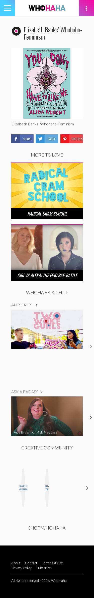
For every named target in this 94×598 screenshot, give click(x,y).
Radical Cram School (47, 213)
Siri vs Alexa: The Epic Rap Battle (47, 275)
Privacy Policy (21, 568)
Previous (7, 488)
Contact (31, 563)
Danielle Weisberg (23, 487)
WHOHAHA (47, 8)
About (16, 563)
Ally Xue (47, 487)
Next (87, 488)
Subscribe (43, 568)
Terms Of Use (52, 563)
